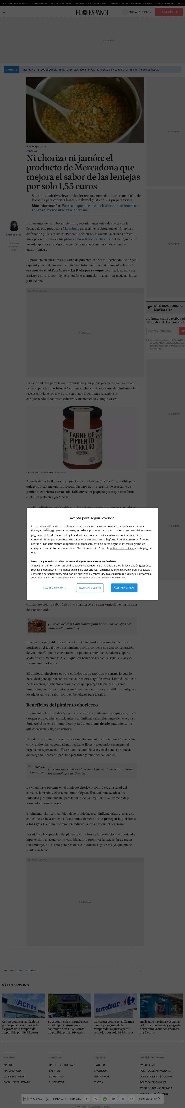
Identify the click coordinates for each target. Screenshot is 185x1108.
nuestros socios (84, 526)
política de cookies (122, 548)
